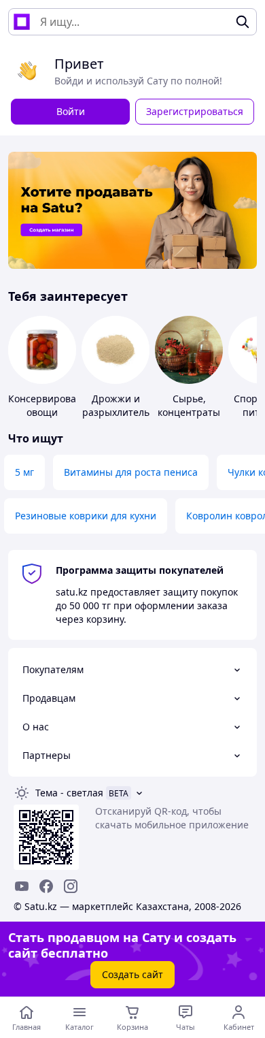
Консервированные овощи (54, 405)
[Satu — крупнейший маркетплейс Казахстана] (22, 22)
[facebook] (46, 886)
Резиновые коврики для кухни (85, 515)
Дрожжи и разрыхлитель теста (115, 412)
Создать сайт (132, 974)
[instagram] (71, 886)
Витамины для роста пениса (131, 472)
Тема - (69, 792)
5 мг (24, 472)
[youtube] (22, 886)
